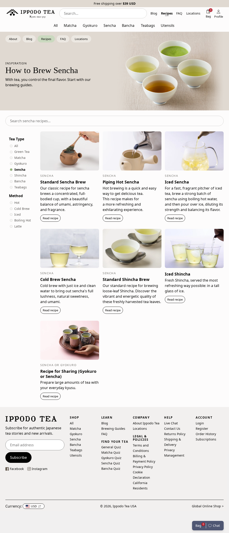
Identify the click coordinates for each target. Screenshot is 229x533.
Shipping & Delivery (172, 442)
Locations (140, 428)
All (16, 146)
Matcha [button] (70, 25)
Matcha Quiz (110, 453)
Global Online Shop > (208, 506)
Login (200, 423)
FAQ (104, 434)
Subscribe (18, 457)
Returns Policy (174, 434)
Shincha (20, 175)
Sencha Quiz (110, 463)
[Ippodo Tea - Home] (30, 13)
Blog (104, 423)
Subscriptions (206, 439)
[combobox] (103, 13)
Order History (206, 434)
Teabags (20, 187)
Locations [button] (193, 13)
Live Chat (171, 423)
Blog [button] (154, 13)
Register (202, 428)
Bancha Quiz (110, 469)
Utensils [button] (167, 25)
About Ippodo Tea (146, 423)
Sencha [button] (110, 25)
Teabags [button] (148, 25)
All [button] (56, 25)
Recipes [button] (167, 13)
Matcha (19, 158)
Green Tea (22, 152)
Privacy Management (174, 452)
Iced (17, 214)
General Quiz (111, 447)
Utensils (76, 455)
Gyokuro (20, 163)
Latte (18, 226)
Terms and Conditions (141, 448)
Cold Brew (22, 208)
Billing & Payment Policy (144, 458)
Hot (16, 202)
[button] (214, 525)
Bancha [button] (128, 25)
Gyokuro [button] (90, 25)
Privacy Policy (143, 467)
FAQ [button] (179, 13)
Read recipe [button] (50, 218)
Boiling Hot (22, 220)
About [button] (13, 39)
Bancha (19, 181)
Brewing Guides (113, 428)
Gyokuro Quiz (111, 458)
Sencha (19, 169)
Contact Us (172, 428)
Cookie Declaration (141, 475)
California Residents (140, 485)
